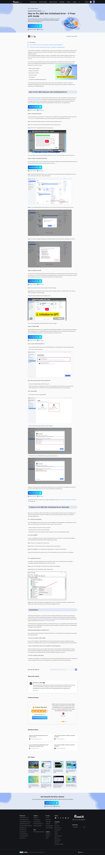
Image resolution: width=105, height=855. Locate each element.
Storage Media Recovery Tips (25, 821)
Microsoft (30, 58)
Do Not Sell (48, 823)
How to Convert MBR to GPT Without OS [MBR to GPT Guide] (71, 771)
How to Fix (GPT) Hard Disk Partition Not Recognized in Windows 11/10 (38, 745)
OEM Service (57, 837)
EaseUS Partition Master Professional (35, 99)
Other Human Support (38, 825)
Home (29, 8)
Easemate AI (48, 833)
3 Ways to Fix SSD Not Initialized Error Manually (40, 47)
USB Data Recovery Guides (25, 823)
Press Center (57, 825)
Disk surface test (31, 118)
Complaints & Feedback (59, 844)
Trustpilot (43, 10)
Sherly (32, 36)
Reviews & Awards (58, 827)
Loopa (47, 837)
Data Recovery (33, 2)
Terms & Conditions (49, 827)
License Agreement (49, 825)
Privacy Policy (48, 821)
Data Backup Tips (23, 827)
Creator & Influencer (58, 835)
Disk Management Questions (39, 831)
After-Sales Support (37, 821)
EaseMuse (47, 835)
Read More (63, 716)
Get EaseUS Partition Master (40, 717)
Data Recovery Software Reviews (26, 825)
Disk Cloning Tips (23, 831)
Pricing (86, 1)
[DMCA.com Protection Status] (26, 852)
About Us (56, 823)
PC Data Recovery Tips (24, 817)
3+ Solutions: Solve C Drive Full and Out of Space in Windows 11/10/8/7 (58, 786)
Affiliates (56, 833)
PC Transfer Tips (23, 837)
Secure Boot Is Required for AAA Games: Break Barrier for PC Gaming (33, 771)
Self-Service (36, 817)
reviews (43, 714)
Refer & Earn (57, 842)
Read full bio (35, 690)
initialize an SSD (55, 155)
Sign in (91, 2)
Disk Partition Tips (23, 829)
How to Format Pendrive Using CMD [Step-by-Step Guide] (58, 771)
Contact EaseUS (57, 829)
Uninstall (47, 817)
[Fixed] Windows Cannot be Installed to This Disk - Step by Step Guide (46, 786)
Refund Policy (48, 819)
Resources (22, 815)
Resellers (56, 831)
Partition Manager (43, 2)
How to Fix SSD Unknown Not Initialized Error (39, 44)
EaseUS (55, 63)
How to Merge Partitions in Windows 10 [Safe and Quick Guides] (33, 786)
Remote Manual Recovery (38, 823)
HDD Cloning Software (24, 835)
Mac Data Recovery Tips (24, 819)
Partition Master (34, 8)
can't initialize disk (48, 620)
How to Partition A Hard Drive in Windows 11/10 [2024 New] (45, 771)
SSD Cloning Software (24, 833)
